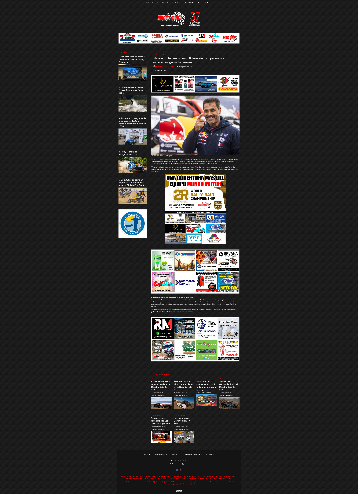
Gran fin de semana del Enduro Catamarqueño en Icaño (131, 90)
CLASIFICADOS (190, 3)
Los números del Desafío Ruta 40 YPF (182, 421)
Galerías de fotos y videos (193, 454)
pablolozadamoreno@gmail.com (179, 464)
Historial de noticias (161, 454)
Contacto (147, 454)
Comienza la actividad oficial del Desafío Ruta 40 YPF (228, 385)
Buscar (209, 3)
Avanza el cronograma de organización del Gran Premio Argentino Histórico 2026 (132, 122)
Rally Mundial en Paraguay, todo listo (128, 153)
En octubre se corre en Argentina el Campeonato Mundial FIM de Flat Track (131, 182)
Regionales (178, 3)
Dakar (200, 3)
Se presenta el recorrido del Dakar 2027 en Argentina (160, 421)
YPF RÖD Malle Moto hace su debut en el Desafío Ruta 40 (183, 385)
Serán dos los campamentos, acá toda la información (206, 384)
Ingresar (211, 454)
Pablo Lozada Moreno (165, 67)
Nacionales (155, 3)
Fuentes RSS (176, 454)
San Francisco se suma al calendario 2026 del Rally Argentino (131, 59)
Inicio (148, 3)
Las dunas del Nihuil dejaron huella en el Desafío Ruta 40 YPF (161, 385)
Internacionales (167, 3)
